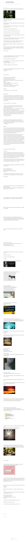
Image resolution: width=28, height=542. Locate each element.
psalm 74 (6, 514)
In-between (10, 2)
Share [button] (4, 513)
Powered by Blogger (14, 538)
